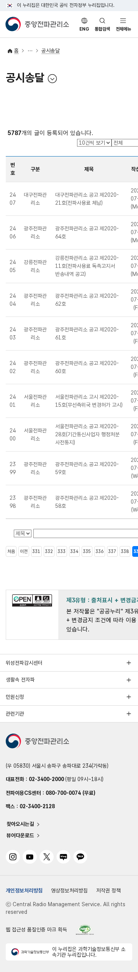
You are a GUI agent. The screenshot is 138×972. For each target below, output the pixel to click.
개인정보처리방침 (24, 890)
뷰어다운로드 (20, 835)
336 (99, 551)
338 (125, 551)
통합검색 (102, 29)
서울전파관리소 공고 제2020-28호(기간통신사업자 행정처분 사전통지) (87, 434)
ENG (84, 29)
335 (87, 551)
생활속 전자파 (20, 680)
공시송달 (50, 50)
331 (36, 551)
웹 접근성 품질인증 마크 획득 (36, 929)
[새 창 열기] (85, 930)
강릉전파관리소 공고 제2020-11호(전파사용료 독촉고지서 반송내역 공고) (87, 266)
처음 (11, 551)
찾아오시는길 (20, 824)
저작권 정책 (108, 890)
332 (49, 551)
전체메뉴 (123, 29)
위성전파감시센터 (24, 663)
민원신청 (15, 697)
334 (74, 551)
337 (112, 551)
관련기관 (15, 714)
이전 (24, 551)
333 (62, 551)
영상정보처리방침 (69, 890)
